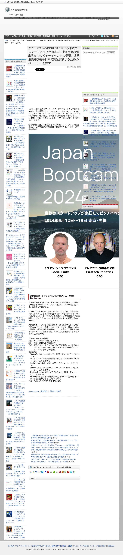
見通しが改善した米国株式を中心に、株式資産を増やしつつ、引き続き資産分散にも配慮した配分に (103, 110)
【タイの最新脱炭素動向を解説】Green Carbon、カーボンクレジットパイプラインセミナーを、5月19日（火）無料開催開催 (15, 407)
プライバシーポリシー (23, 546)
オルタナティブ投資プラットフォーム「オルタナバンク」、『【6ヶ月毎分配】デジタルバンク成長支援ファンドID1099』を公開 (15, 260)
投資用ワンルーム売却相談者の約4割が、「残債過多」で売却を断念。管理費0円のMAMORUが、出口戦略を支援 (15, 277)
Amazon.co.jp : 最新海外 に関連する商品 (44, 391)
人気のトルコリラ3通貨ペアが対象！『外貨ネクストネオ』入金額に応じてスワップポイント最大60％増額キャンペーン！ (15, 501)
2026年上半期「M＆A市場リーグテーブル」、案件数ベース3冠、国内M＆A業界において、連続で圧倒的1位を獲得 (15, 125)
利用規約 (11, 546)
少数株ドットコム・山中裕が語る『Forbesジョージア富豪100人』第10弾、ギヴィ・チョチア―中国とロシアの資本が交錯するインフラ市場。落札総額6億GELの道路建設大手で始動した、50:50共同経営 (55, 447)
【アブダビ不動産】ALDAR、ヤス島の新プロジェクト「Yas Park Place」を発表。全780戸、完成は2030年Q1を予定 (15, 454)
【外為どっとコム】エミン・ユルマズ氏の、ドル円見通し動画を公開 (15, 309)
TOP (6, 41)
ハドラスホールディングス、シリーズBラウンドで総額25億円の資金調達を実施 (15, 226)
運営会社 (111, 546)
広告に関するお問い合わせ (92, 220)
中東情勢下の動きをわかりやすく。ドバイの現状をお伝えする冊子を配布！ (15, 375)
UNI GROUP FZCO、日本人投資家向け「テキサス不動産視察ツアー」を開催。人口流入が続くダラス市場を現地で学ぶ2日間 (15, 294)
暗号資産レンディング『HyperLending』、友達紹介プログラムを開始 (103, 178)
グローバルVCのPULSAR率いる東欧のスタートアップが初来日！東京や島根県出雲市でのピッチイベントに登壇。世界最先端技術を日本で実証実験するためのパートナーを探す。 (53, 56)
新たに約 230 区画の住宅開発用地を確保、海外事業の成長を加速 (15, 347)
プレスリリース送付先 (91, 215)
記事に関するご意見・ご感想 (62, 546)
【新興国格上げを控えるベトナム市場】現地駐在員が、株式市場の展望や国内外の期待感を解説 (103, 101)
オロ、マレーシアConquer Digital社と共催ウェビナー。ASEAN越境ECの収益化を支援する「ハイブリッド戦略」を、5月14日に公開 (15, 390)
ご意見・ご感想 (88, 211)
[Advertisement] (57, 27)
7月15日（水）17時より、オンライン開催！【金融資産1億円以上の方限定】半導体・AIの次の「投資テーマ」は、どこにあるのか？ (15, 159)
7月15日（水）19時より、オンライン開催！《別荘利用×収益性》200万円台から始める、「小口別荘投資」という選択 (15, 142)
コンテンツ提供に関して (98, 546)
